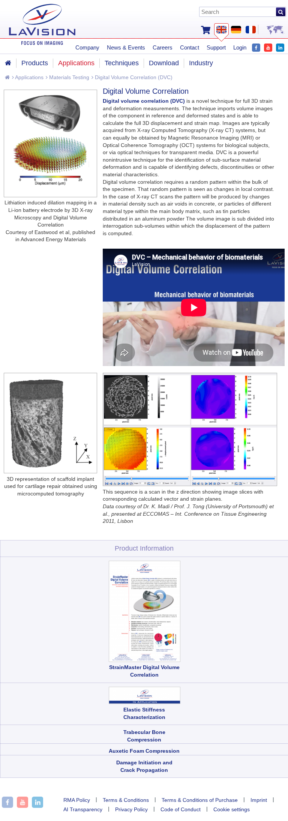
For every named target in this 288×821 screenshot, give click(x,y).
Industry (201, 63)
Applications (29, 77)
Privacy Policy (131, 809)
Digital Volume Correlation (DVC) (132, 77)
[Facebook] (256, 46)
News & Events (126, 47)
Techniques (122, 63)
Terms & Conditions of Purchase (200, 800)
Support (216, 47)
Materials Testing (68, 77)
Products (34, 63)
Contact (189, 47)
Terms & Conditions (126, 800)
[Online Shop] (205, 29)
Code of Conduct (180, 809)
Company (87, 47)
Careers (162, 47)
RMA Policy (76, 800)
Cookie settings (231, 809)
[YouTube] (268, 46)
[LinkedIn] (280, 46)
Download (164, 63)
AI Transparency (82, 809)
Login (239, 47)
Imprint (258, 800)
